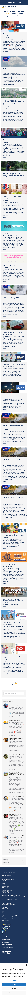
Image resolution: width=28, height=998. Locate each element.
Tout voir (5, 11)
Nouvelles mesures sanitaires (13, 332)
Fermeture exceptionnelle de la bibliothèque (16, 739)
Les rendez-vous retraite (11, 622)
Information (7, 13)
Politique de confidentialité (8, 947)
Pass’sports (7, 233)
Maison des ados (13, 704)
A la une (14, 13)
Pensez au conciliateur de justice (12, 197)
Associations (21, 11)
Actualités (13, 11)
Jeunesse (9, 16)
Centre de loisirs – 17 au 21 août (16, 754)
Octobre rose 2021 (9, 265)
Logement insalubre (10, 564)
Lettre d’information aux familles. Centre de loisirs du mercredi (13, 600)
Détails (4, 53)
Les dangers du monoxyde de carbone (13, 656)
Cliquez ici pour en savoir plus (8, 936)
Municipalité (17, 16)
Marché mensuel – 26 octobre (13, 535)
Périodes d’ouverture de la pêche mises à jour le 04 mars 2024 (13, 175)
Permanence (7, 140)
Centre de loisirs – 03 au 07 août (16, 796)
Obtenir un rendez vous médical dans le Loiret (11, 298)
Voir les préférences (14, 992)
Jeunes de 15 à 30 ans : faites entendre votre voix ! (16, 815)
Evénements (21, 13)
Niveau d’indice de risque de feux (13, 426)
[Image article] (6, 705)
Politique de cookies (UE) (7, 944)
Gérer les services (14, 980)
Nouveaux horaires (9, 395)
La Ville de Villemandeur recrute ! (16, 836)
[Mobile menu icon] (25, 7)
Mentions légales (5, 942)
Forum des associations (14, 720)
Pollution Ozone (8, 69)
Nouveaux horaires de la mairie (14, 364)
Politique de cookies (13, 996)
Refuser (14, 988)
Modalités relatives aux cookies (9, 946)
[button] (25, 965)
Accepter (14, 984)
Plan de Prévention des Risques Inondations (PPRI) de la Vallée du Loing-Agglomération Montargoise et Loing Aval (14, 103)
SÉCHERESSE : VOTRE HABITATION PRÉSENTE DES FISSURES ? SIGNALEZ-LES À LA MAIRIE (16, 774)
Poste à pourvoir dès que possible (12, 34)
